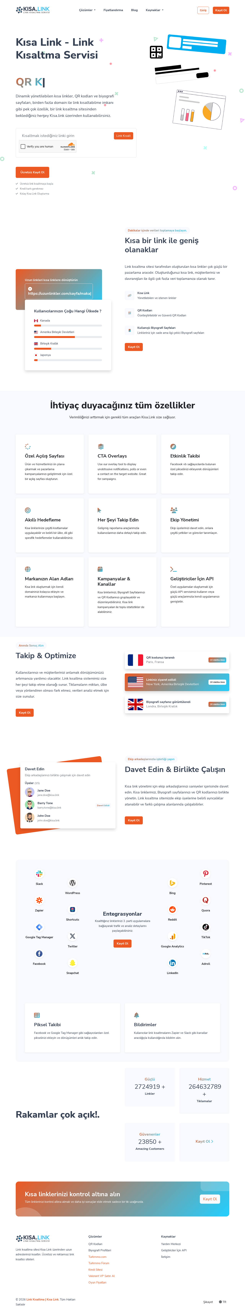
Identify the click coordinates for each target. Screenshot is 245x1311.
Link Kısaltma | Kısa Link (42, 1299)
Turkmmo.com (97, 1257)
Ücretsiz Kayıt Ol (32, 172)
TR (224, 1302)
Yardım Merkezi (171, 1244)
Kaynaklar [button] (153, 10)
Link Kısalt (123, 136)
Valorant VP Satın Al (101, 1276)
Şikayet (208, 1302)
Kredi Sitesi (95, 1270)
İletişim (165, 1257)
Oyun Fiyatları (97, 1282)
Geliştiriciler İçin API (174, 1250)
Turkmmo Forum (98, 1263)
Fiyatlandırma (113, 10)
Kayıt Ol (221, 10)
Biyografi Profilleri (99, 1250)
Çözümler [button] (86, 10)
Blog (134, 10)
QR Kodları (95, 1244)
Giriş (203, 10)
